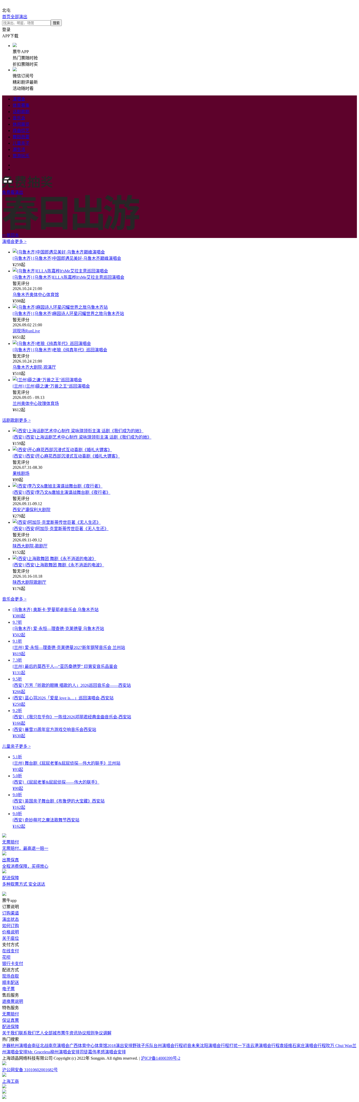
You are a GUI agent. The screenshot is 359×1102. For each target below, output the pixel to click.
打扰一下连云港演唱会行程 (254, 1045)
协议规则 (86, 1033)
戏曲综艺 (21, 130)
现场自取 (10, 976)
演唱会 (19, 99)
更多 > (21, 241)
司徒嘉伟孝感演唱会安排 (103, 1052)
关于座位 (10, 938)
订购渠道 (10, 913)
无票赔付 (10, 1014)
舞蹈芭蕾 (21, 137)
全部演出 (19, 16)
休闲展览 (21, 124)
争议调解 (103, 1033)
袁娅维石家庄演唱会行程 (303, 1045)
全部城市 (52, 1033)
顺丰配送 (10, 982)
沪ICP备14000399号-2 (160, 1058)
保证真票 (10, 1020)
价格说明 (10, 932)
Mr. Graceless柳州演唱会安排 (53, 1052)
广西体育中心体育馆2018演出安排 (100, 1045)
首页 (6, 16)
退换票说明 (12, 1001)
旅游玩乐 (21, 156)
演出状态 (10, 919)
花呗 (6, 957)
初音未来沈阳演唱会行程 (206, 1045)
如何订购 (10, 925)
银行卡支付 (12, 963)
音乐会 (19, 118)
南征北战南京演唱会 (50, 1045)
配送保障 (10, 1026)
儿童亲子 (21, 143)
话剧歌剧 (21, 111)
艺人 (40, 1033)
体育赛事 (21, 105)
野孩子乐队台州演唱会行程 (157, 1045)
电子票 (8, 989)
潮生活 (19, 149)
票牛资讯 (69, 1033)
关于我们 (10, 1033)
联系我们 (27, 1033)
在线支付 (10, 951)
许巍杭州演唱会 (17, 1045)
